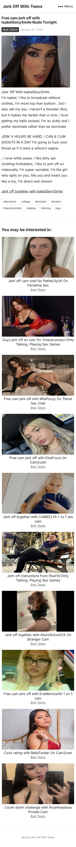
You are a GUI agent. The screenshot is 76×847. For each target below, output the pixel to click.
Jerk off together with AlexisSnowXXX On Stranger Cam (38, 637)
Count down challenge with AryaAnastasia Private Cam (38, 809)
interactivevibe (12, 208)
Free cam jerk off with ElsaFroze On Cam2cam (38, 460)
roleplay (31, 208)
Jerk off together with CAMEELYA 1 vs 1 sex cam (38, 519)
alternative (9, 201)
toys (58, 208)
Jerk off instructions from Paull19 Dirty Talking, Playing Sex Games (38, 578)
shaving (45, 208)
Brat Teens (10, 29)
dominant (40, 201)
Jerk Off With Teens (22, 6)
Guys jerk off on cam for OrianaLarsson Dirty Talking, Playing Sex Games (38, 342)
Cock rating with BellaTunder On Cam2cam (38, 753)
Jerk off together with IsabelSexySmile (32, 191)
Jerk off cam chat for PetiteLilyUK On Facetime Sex (38, 283)
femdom (56, 201)
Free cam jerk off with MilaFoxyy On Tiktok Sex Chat (38, 401)
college (25, 201)
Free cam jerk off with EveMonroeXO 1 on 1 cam (38, 696)
